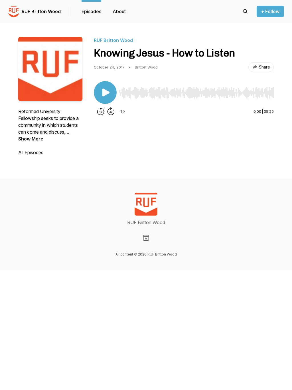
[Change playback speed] (123, 111)
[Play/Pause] (105, 92)
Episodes (91, 11)
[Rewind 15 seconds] (101, 111)
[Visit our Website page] (146, 238)
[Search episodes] (245, 11)
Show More (30, 139)
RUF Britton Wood (41, 11)
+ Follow (270, 11)
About (119, 11)
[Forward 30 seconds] (111, 111)
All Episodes (30, 152)
